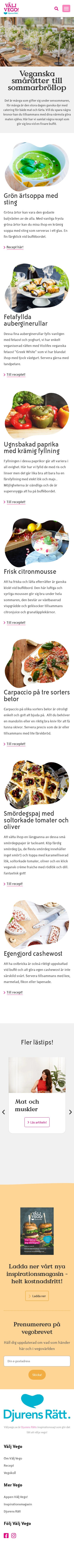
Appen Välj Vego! (16, 1497)
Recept (9, 1465)
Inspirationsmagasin (18, 1504)
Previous (4, 1112)
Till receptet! (16, 374)
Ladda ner (39, 1296)
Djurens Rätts (29, 1427)
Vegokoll (10, 1473)
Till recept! (15, 884)
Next (70, 1112)
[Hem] (11, 8)
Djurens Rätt (12, 1511)
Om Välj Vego (13, 1458)
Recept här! (15, 247)
